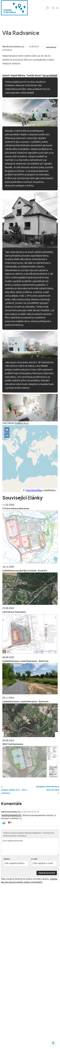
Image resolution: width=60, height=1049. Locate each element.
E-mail (34, 859)
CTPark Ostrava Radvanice (15, 508)
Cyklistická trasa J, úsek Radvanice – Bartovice (25, 661)
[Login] (57, 8)
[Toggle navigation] (47, 8)
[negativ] (9, 822)
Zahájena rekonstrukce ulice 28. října (47, 788)
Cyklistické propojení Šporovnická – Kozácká (24, 570)
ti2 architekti (50, 75)
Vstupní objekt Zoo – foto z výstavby (14, 791)
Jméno (6, 859)
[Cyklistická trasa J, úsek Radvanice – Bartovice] (30, 678)
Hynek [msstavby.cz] (11, 815)
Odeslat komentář (46, 873)
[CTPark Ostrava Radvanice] (30, 536)
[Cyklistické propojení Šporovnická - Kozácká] (30, 588)
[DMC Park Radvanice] (30, 762)
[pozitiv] (3, 822)
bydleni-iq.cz (22, 423)
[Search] (53, 8)
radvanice (51, 47)
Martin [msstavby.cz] (13, 46)
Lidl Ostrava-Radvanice (14, 612)
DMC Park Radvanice (12, 744)
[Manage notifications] (53, 1043)
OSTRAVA (7, 50)
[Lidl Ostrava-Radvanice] (30, 634)
